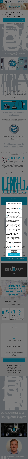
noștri (20, 208)
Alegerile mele (14, 251)
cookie (11, 247)
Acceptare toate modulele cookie (14, 254)
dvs (7, 215)
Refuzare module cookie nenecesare (15, 203)
